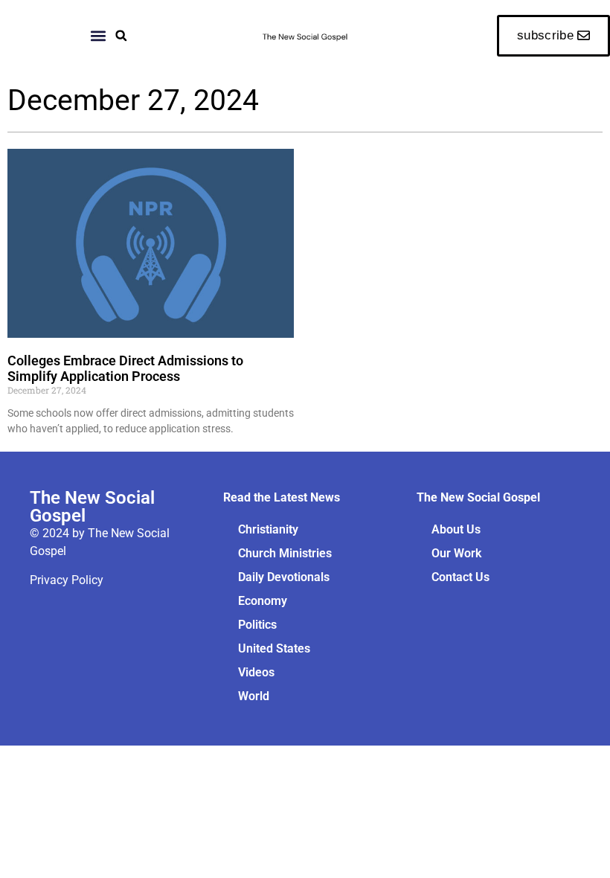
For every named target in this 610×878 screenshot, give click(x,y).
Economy (262, 601)
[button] (120, 35)
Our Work (456, 553)
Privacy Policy (66, 580)
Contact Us (460, 577)
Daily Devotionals (284, 577)
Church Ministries (285, 553)
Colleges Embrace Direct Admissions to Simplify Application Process (125, 369)
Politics (257, 625)
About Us (456, 529)
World (253, 696)
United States (274, 648)
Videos (256, 672)
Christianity (268, 529)
